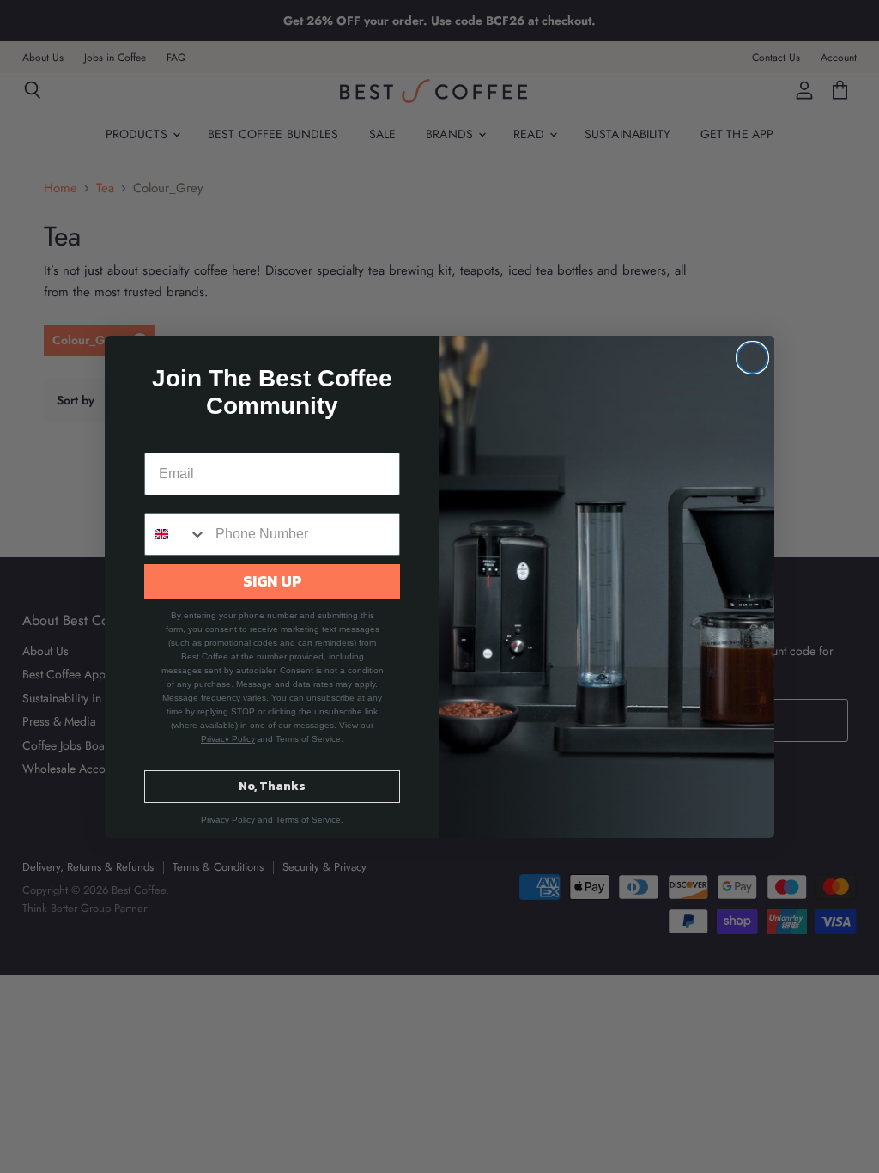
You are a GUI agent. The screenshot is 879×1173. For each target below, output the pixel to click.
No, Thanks (272, 786)
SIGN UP (272, 581)
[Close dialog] (752, 358)
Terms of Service (308, 819)
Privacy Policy (228, 739)
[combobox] (176, 534)
